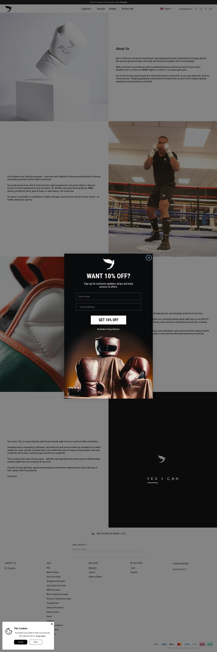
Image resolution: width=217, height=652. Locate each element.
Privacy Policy (40, 636)
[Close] (51, 623)
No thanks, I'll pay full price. (108, 329)
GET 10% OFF (108, 320)
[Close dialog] (148, 257)
